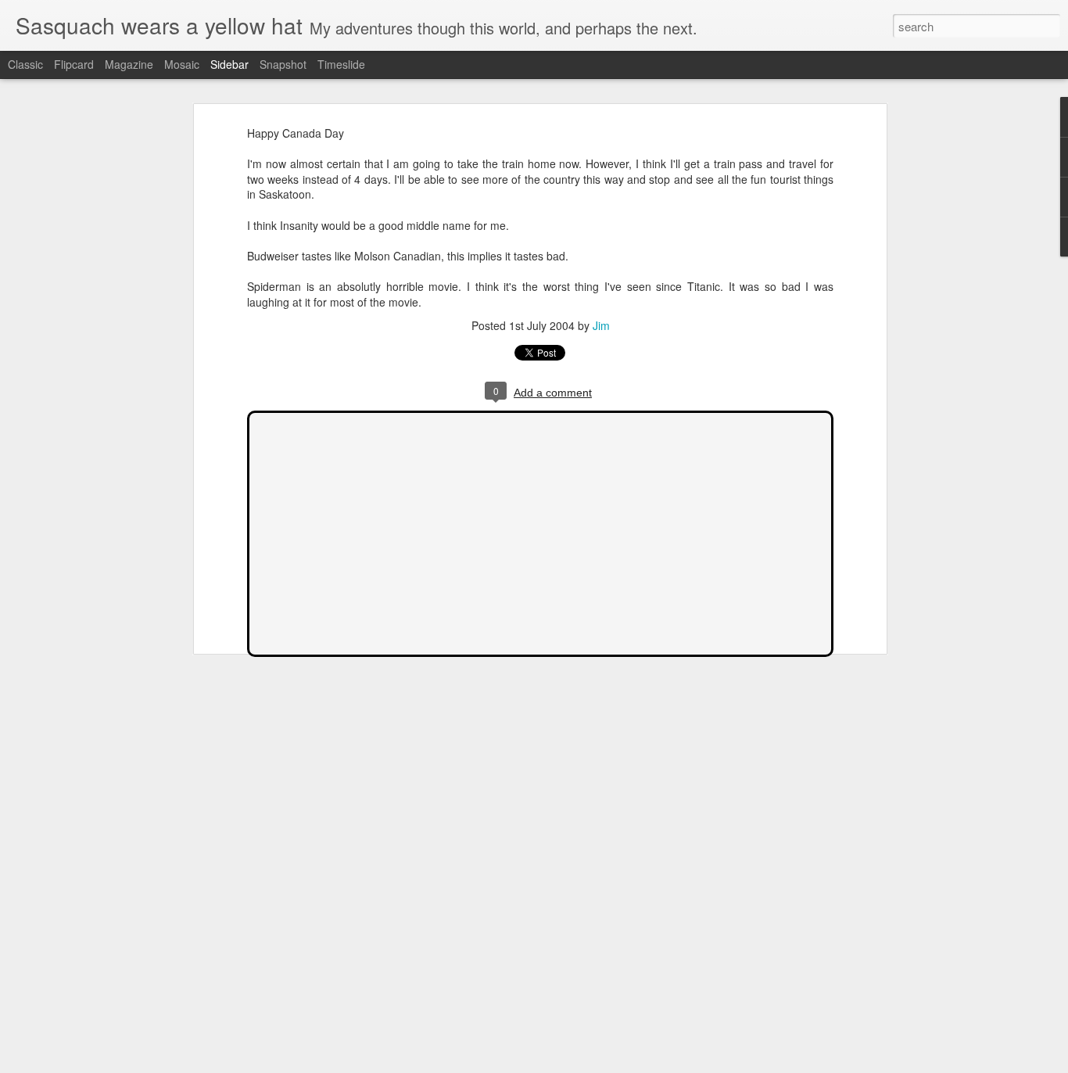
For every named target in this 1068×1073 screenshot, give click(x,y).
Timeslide (341, 64)
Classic (25, 64)
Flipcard (74, 64)
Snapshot (283, 64)
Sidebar (229, 64)
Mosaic (181, 64)
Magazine (129, 64)
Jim (601, 325)
